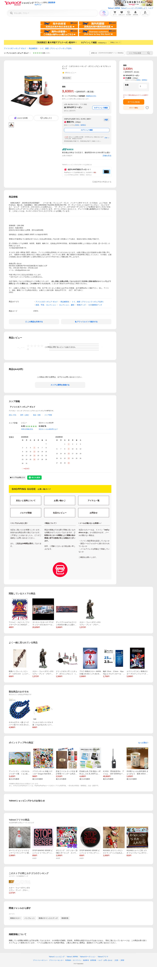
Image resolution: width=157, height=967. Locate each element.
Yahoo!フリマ (103, 957)
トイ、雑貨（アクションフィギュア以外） (56, 48)
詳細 (106, 137)
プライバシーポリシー (40, 960)
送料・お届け (24, 415)
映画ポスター (15, 918)
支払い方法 (12, 415)
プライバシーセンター (56, 960)
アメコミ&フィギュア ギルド (15, 48)
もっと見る (142, 743)
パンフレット (30, 918)
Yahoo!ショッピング (57, 957)
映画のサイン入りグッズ (48, 918)
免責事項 (86, 960)
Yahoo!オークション (88, 957)
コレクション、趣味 (66, 305)
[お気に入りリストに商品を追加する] (147, 108)
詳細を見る (107, 156)
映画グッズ (81, 305)
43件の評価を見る (27, 429)
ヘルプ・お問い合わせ (105, 960)
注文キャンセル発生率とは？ (48, 429)
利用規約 (68, 960)
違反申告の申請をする (102, 182)
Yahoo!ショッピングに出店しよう (134, 8)
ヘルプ (150, 8)
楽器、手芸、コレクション (46, 305)
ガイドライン (77, 960)
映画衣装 (65, 918)
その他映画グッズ (95, 305)
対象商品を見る (91, 96)
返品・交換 (36, 415)
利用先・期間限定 (80, 125)
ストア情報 (48, 415)
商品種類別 (33, 48)
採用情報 (93, 960)
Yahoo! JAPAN (114, 8)
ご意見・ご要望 (119, 960)
